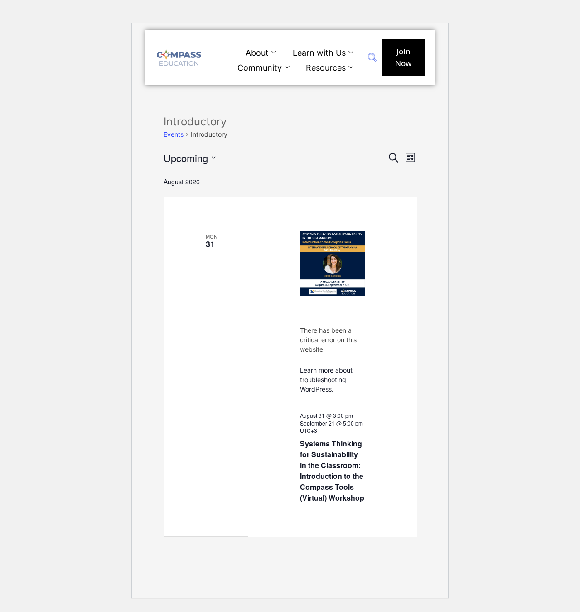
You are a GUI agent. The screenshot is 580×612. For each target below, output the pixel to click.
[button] (372, 58)
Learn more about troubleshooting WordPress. (326, 379)
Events (174, 134)
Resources (326, 67)
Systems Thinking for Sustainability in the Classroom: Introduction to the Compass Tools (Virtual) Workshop (332, 470)
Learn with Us (319, 52)
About (257, 52)
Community (259, 67)
